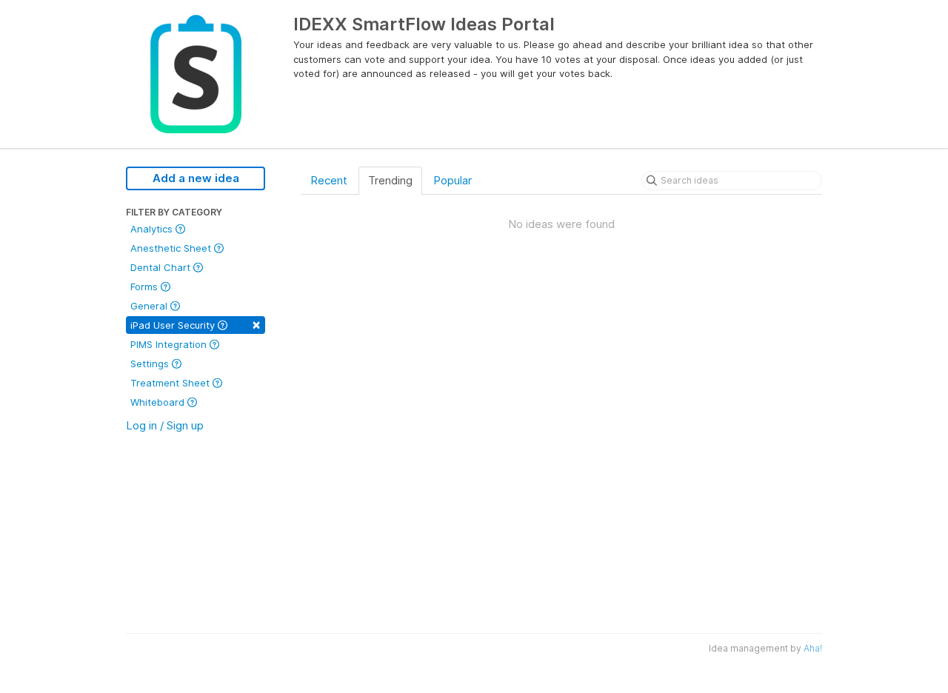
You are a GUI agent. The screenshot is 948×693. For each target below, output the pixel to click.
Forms (145, 286)
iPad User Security (195, 324)
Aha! (813, 648)
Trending (390, 180)
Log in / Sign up (165, 425)
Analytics (153, 229)
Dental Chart (161, 267)
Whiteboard (158, 402)
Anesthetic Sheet (172, 248)
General (150, 306)
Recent (328, 180)
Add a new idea (196, 178)
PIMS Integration (170, 344)
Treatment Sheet (171, 383)
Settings (151, 363)
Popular (452, 180)
